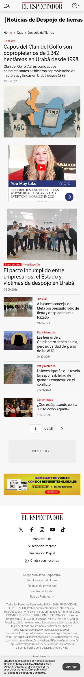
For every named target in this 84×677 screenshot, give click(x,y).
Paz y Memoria (46, 332)
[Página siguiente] (62, 430)
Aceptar (71, 667)
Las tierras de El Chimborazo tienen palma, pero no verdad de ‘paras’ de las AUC (57, 344)
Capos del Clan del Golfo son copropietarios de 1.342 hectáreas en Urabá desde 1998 (42, 53)
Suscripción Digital (42, 553)
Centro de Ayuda (42, 591)
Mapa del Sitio (42, 539)
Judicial (42, 299)
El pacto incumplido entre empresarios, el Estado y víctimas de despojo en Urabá (39, 276)
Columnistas (45, 400)
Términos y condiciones (42, 580)
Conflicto (9, 41)
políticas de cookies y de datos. (27, 672)
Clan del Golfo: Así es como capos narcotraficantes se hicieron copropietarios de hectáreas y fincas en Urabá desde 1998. (39, 71)
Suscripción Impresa (42, 546)
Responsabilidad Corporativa (42, 575)
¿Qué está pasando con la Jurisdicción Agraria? (57, 407)
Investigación (31, 264)
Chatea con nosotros (44, 560)
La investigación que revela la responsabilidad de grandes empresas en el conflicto (58, 378)
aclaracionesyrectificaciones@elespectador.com (42, 629)
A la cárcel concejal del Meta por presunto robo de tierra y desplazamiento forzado (58, 311)
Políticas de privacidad (42, 585)
